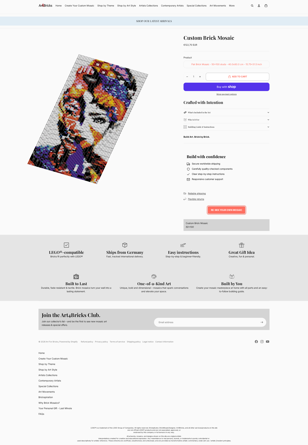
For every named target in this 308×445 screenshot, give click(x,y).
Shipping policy (134, 341)
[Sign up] (262, 322)
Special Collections (48, 386)
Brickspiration (45, 397)
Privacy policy (101, 341)
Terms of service (117, 341)
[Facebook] (256, 342)
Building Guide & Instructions (201, 127)
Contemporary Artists (49, 380)
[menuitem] (232, 5)
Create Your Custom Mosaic (53, 358)
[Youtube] (268, 342)
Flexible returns (196, 199)
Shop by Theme (46, 364)
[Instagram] (262, 342)
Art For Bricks (52, 341)
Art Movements (46, 391)
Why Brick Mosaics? (49, 402)
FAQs (41, 414)
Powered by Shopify (68, 341)
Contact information (164, 341)
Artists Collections (47, 375)
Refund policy (87, 341)
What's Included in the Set (199, 112)
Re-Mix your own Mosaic (226, 210)
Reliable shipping (197, 193)
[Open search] (252, 5)
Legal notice (148, 341)
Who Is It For (193, 119)
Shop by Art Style (47, 369)
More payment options (227, 94)
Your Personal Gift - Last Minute (55, 408)
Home (41, 353)
